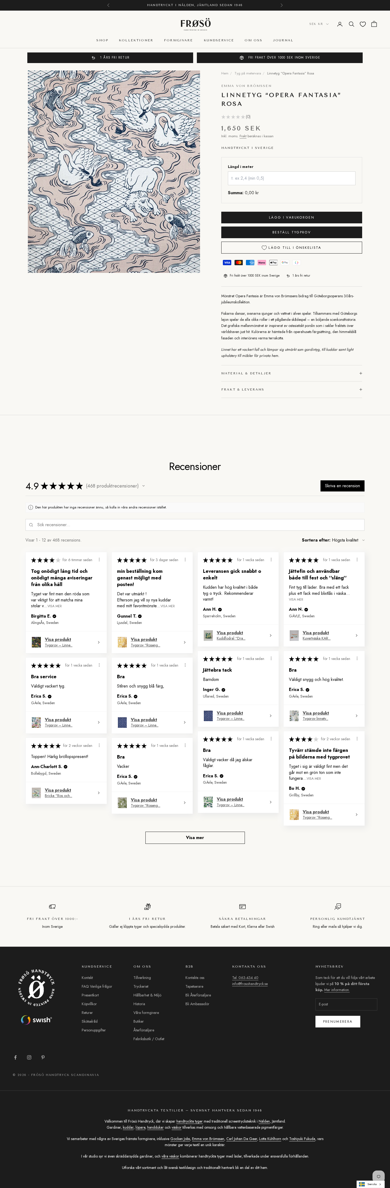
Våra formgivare (146, 1012)
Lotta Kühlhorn (270, 1138)
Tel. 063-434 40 (245, 977)
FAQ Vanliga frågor (97, 986)
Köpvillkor (89, 1004)
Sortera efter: (316, 540)
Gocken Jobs (180, 1138)
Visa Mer (54, 606)
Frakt (243, 136)
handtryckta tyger (189, 1121)
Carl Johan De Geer (241, 1138)
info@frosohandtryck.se (250, 983)
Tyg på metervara (248, 73)
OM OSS (253, 40)
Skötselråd (90, 1021)
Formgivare (178, 40)
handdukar (155, 1127)
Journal (283, 40)
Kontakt (87, 977)
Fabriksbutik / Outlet (148, 1038)
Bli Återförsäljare (198, 995)
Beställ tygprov (291, 232)
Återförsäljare (143, 1030)
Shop (102, 40)
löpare (140, 1127)
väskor (176, 1127)
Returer (87, 1012)
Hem (224, 73)
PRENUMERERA (331, 1165)
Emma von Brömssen (246, 86)
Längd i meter (240, 166)
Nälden (264, 1121)
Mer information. (356, 1130)
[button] (143, 486)
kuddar (128, 1127)
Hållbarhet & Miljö (147, 995)
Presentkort (90, 995)
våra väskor (170, 1156)
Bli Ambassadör (197, 1004)
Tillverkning (142, 977)
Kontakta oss (194, 977)
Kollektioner (136, 40)
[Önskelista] (363, 24)
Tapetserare (194, 986)
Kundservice (219, 40)
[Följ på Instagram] (29, 1057)
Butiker (138, 1021)
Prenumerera (338, 1021)
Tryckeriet (140, 986)
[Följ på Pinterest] (43, 1057)
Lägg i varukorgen (291, 217)
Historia (139, 1004)
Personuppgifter (94, 1030)
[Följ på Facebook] (15, 1057)
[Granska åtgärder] (99, 559)
